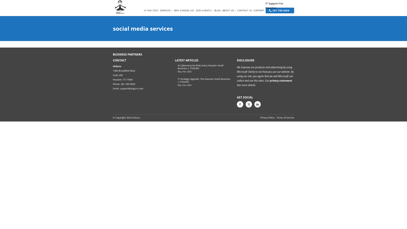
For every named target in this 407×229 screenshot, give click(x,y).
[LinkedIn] (257, 104)
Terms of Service (285, 117)
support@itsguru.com (131, 88)
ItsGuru (136, 117)
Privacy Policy (267, 117)
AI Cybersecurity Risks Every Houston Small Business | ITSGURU (201, 67)
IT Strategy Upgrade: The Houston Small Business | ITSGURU (204, 80)
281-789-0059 (128, 84)
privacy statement (280, 80)
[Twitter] (249, 104)
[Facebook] (240, 104)
